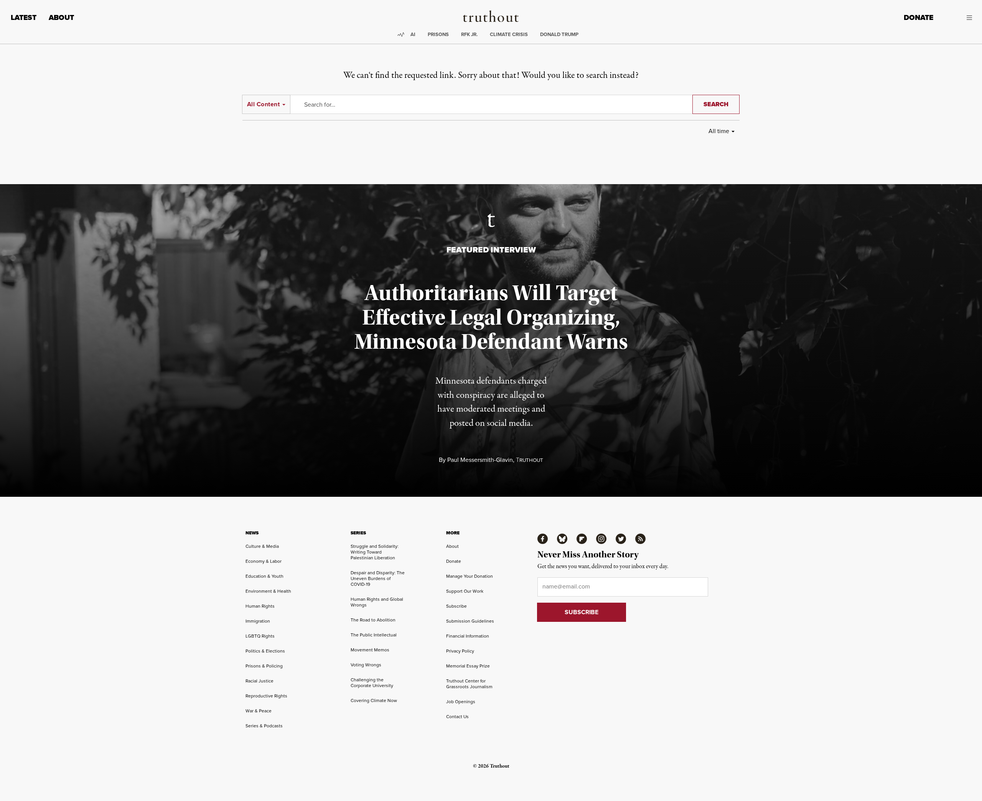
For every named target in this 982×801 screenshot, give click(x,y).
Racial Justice (260, 680)
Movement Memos (370, 649)
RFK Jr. (469, 34)
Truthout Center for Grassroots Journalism (469, 683)
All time (718, 131)
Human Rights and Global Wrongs (377, 602)
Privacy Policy (460, 651)
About (61, 17)
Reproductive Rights (266, 695)
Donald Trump (559, 34)
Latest (23, 17)
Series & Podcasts (264, 725)
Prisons (438, 34)
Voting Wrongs (366, 664)
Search (716, 104)
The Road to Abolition (373, 619)
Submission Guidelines (470, 621)
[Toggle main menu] (958, 17)
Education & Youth (264, 576)
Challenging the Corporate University (372, 682)
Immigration (258, 621)
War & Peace (259, 710)
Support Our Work (464, 591)
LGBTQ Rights (260, 636)
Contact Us (457, 716)
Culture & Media (262, 546)
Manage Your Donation (469, 576)
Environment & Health (268, 591)
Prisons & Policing (264, 666)
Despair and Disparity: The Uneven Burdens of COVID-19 (378, 578)
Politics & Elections (265, 651)
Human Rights (260, 606)
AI (412, 34)
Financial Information (467, 636)
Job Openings (460, 701)
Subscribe (456, 606)
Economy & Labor (264, 561)
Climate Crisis (509, 34)
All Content (263, 104)
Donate (918, 17)
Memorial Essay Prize (468, 666)
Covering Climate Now (374, 700)
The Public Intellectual (374, 634)
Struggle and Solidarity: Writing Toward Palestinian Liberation (375, 552)
